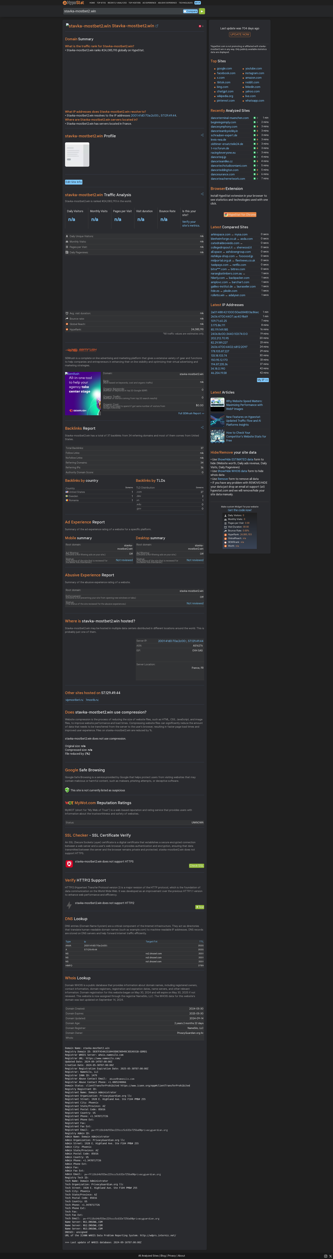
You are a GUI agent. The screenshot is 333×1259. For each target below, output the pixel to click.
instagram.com (254, 73)
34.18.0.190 (218, 368)
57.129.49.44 (168, 115)
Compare (192, 11)
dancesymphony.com (224, 126)
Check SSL (197, 865)
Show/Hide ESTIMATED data (235, 459)
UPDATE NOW (239, 34)
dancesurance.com (223, 174)
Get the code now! (239, 510)
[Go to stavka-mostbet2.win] (156, 25)
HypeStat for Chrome (242, 214)
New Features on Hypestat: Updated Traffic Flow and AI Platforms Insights (243, 421)
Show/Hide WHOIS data (232, 471)
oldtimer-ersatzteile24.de (227, 144)
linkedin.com (252, 87)
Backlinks (80, 428)
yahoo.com (252, 91)
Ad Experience (85, 522)
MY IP (197, 3)
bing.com (222, 87)
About (181, 1255)
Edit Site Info (74, 182)
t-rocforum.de (220, 148)
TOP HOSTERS (134, 3)
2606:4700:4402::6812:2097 (229, 347)
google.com (224, 68)
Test (201, 907)
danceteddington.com (224, 170)
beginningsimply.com (223, 122)
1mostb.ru (92, 700)
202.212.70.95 (220, 338)
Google (85, 770)
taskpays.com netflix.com (228, 265)
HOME (92, 3)
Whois (78, 978)
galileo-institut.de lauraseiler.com (233, 286)
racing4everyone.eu (223, 153)
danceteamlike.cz (222, 161)
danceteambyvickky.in (224, 131)
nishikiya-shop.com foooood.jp (232, 256)
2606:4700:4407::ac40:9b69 (229, 316)
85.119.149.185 (219, 329)
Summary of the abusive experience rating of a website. (97, 582)
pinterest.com (226, 100)
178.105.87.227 (220, 351)
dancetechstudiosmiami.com (229, 166)
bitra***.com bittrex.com (228, 269)
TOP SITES (101, 3)
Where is (100, 621)
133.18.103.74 (219, 355)
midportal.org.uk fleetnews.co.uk (233, 260)
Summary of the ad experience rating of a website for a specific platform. (108, 529)
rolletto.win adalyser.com (228, 295)
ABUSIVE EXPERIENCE (167, 3)
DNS (76, 918)
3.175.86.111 (218, 325)
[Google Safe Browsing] (67, 790)
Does (106, 712)
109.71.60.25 (219, 321)
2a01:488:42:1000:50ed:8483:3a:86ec (235, 312)
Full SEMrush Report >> (191, 413)
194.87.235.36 (219, 364)
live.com (250, 96)
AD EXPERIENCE (149, 3)
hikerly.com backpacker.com (230, 278)
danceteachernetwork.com (228, 179)
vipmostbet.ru (74, 700)
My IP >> (263, 379)
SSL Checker (98, 835)
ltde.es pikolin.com (224, 291)
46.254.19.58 (219, 373)
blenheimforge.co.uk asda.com (232, 239)
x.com (221, 78)
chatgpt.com (225, 91)
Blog (163, 1255)
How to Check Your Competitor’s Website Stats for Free (246, 436)
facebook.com (226, 73)
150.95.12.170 (219, 360)
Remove (223, 479)
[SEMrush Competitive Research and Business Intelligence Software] (81, 350)
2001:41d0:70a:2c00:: (145, 115)
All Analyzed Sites (148, 1255)
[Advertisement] (134, 82)
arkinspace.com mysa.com (229, 234)
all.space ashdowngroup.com (231, 252)
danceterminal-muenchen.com (230, 118)
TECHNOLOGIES (186, 3)
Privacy (172, 1255)
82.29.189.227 (219, 342)
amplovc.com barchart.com (230, 282)
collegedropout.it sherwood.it (231, 247)
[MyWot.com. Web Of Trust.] (69, 803)
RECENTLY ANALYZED (117, 3)
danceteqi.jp (218, 157)
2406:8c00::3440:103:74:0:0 (229, 334)
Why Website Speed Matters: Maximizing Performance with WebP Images (244, 405)
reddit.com (252, 82)
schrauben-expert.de (224, 135)
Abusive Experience (89, 575)
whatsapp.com (254, 100)
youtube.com (253, 68)
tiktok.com (223, 82)
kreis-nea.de (218, 139)
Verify (85, 880)
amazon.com (253, 78)
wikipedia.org (225, 96)
